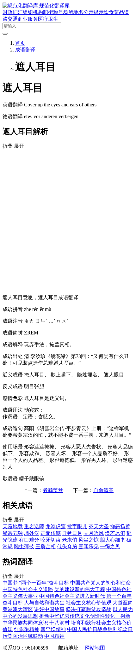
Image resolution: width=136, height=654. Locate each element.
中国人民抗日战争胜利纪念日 (100, 629)
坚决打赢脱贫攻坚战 (88, 609)
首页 (20, 43)
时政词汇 (13, 12)
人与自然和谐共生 (44, 602)
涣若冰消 (115, 533)
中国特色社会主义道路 (28, 589)
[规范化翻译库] (21, 5)
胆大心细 (110, 540)
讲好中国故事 (49, 609)
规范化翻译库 (54, 5)
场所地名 (73, 12)
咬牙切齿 (50, 540)
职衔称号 (53, 12)
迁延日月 (72, 533)
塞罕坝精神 (53, 629)
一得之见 (110, 546)
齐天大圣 (99, 526)
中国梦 (10, 582)
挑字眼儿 (77, 526)
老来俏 (69, 540)
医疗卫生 (48, 19)
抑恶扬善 (120, 526)
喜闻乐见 (88, 546)
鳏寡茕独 (13, 533)
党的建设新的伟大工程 (79, 589)
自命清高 (103, 490)
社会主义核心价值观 (88, 602)
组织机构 (33, 12)
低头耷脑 (67, 546)
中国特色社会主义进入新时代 (72, 596)
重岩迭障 (34, 526)
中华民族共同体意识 (25, 622)
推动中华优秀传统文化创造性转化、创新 (84, 616)
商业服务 (28, 19)
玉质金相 (45, 546)
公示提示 (93, 12)
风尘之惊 (88, 540)
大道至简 (123, 602)
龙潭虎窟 (56, 526)
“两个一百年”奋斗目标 (44, 582)
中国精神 (54, 636)
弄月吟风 (93, 533)
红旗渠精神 (26, 629)
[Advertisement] (68, 221)
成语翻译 (25, 49)
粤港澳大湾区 (18, 609)
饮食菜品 (114, 12)
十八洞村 (59, 622)
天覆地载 (13, 526)
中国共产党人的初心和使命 (100, 582)
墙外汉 (31, 533)
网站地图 (95, 648)
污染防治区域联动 (23, 636)
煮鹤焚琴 (53, 490)
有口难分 (29, 540)
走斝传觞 (50, 533)
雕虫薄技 (24, 546)
